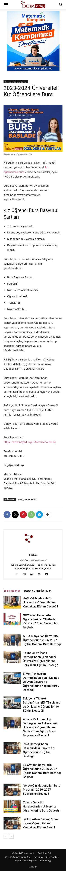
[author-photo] (33, 550)
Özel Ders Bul (44, 853)
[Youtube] (48, 574)
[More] (47, 514)
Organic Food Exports (25, 860)
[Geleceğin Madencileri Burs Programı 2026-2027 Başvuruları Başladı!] (12, 790)
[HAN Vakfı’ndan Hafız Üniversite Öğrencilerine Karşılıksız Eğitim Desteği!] (12, 602)
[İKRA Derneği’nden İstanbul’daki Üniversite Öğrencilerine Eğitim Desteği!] (12, 748)
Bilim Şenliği (52, 856)
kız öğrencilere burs (27, 499)
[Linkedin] (33, 574)
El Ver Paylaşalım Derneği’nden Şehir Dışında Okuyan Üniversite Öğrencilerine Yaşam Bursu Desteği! (41, 682)
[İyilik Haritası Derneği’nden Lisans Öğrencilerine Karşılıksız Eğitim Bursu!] (12, 823)
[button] (6, 4)
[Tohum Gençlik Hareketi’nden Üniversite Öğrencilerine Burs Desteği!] (12, 806)
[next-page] (11, 836)
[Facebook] (7, 514)
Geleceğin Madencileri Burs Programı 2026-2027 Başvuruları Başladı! (41, 789)
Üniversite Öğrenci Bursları (16, 82)
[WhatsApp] (31, 514)
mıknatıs (38, 856)
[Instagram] (26, 574)
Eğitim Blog (45, 860)
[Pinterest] (23, 514)
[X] (15, 514)
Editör (33, 555)
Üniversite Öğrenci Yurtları (18, 856)
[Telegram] (39, 514)
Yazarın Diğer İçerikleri (38, 590)
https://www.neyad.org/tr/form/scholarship (30, 442)
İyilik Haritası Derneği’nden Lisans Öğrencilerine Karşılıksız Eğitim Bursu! (41, 823)
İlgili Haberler (12, 590)
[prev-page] (6, 836)
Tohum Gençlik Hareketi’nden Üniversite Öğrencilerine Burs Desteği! (41, 806)
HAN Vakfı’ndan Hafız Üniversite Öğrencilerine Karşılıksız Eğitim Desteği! (40, 602)
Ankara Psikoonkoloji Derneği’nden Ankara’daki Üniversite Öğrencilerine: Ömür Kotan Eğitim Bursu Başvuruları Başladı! (40, 727)
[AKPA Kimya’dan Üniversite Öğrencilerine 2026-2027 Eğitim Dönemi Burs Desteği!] (12, 640)
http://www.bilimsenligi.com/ (33, 560)
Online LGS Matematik (23, 853)
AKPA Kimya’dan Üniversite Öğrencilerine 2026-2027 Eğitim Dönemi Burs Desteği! (42, 640)
